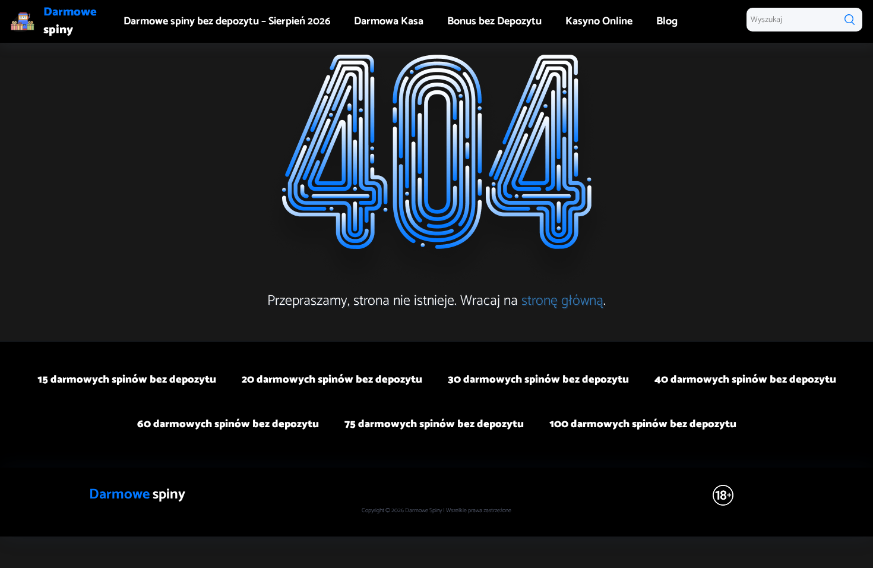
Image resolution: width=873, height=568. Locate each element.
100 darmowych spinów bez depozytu (642, 424)
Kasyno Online (598, 21)
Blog (667, 21)
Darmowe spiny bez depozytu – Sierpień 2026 (227, 21)
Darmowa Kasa (388, 21)
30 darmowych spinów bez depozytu (538, 380)
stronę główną (562, 301)
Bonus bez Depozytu (494, 21)
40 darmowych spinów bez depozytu (745, 380)
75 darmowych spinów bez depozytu (434, 424)
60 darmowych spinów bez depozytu (228, 424)
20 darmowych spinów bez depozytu (332, 380)
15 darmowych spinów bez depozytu (126, 380)
